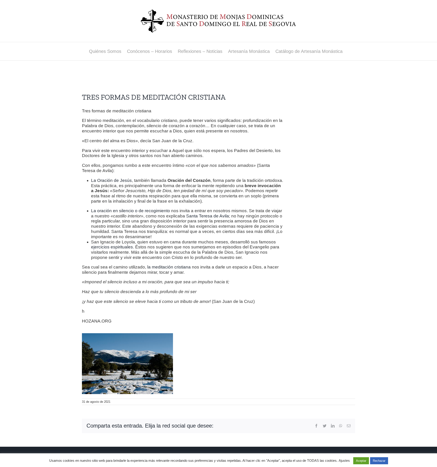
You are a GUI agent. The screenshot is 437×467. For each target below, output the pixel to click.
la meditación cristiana (169, 267)
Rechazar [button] (379, 460)
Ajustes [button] (344, 460)
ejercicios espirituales (112, 247)
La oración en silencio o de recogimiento (130, 210)
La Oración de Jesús (111, 180)
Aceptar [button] (361, 460)
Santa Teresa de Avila (207, 216)
